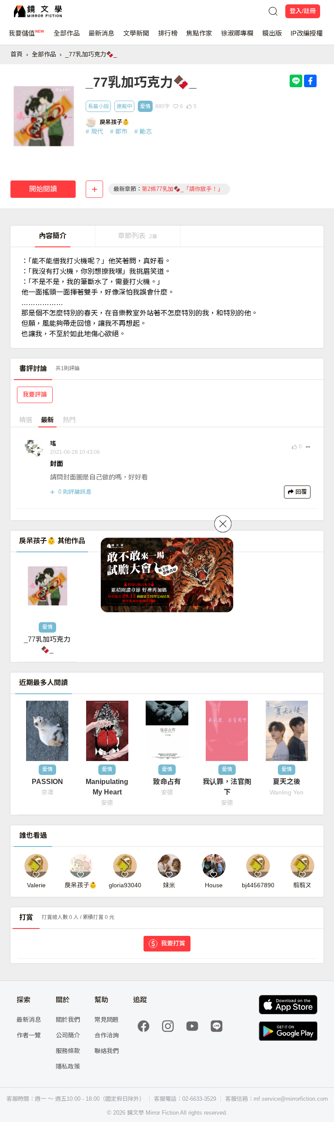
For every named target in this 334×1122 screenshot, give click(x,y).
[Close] (223, 523)
